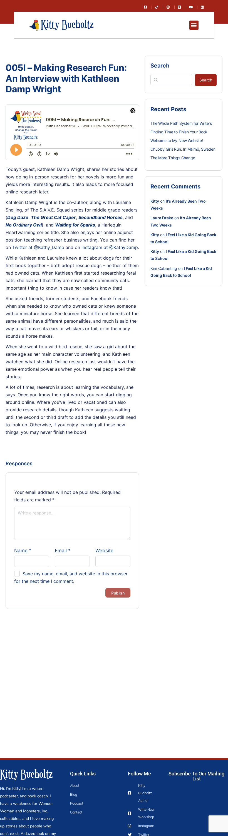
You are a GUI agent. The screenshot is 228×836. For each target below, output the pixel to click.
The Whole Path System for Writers (181, 123)
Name (22, 550)
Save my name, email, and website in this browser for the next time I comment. (71, 577)
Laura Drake (161, 217)
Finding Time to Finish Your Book (178, 132)
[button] (194, 25)
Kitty (154, 201)
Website (104, 550)
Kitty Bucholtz (26, 773)
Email (63, 550)
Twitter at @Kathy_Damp (38, 247)
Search (159, 65)
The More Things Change (172, 157)
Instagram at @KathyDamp (109, 247)
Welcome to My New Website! (176, 140)
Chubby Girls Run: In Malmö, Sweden (182, 149)
